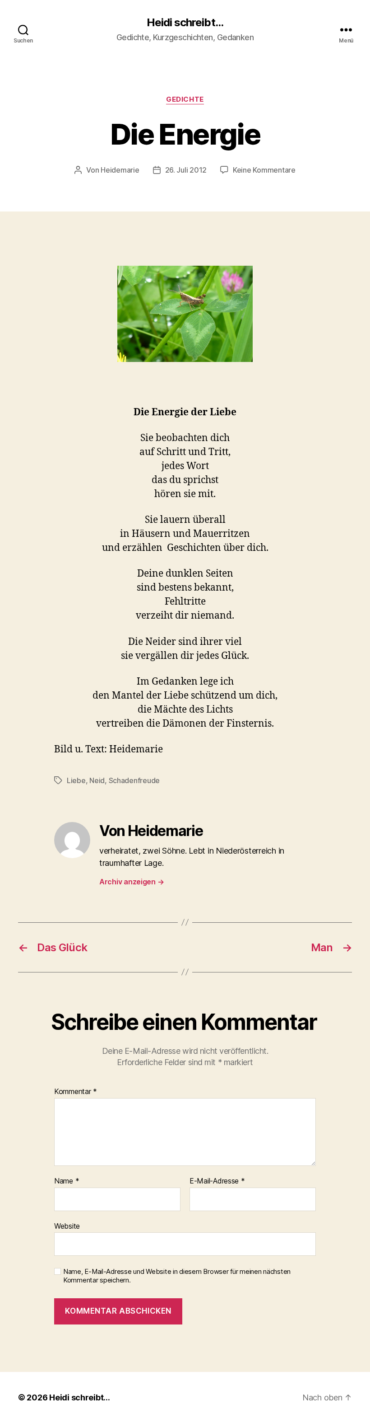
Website (67, 1225)
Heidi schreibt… (79, 1397)
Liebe (76, 780)
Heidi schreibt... (185, 22)
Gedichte (185, 99)
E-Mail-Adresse (217, 1181)
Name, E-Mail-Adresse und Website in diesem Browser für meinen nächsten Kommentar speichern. (177, 1276)
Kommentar (75, 1092)
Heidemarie (120, 169)
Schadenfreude (134, 780)
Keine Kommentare (264, 169)
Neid (97, 780)
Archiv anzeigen (131, 881)
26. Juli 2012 (186, 169)
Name (66, 1181)
